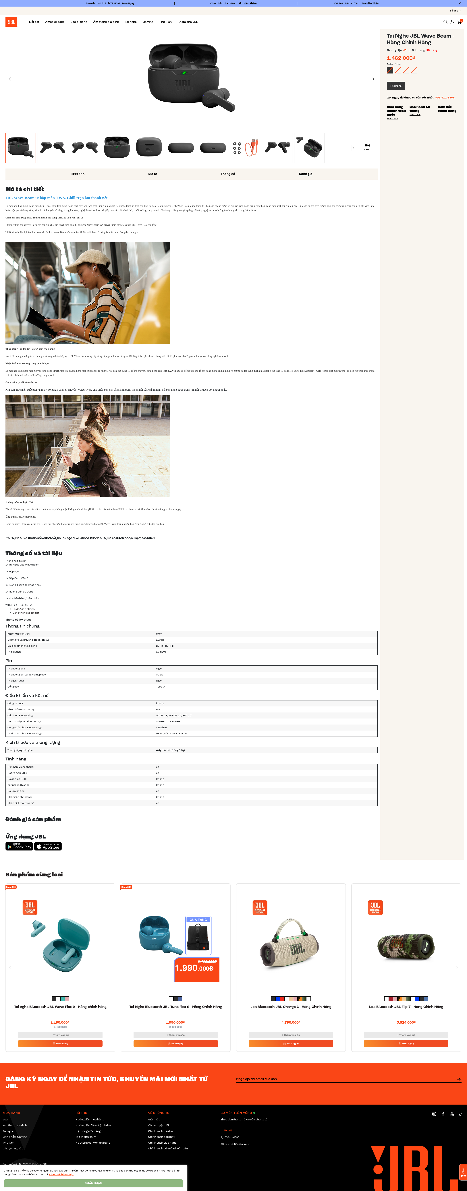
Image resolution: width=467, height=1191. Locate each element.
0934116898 (232, 1137)
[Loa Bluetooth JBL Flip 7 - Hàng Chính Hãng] (406, 938)
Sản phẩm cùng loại (34, 874)
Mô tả (152, 174)
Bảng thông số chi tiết (26, 613)
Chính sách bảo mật (61, 1174)
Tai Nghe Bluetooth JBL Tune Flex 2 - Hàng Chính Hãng (175, 1006)
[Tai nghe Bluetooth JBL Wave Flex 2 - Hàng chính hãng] (60, 938)
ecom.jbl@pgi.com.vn (237, 1144)
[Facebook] (443, 1114)
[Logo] (11, 21)
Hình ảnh (77, 174)
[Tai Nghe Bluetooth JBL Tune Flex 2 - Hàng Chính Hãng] (175, 938)
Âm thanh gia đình (106, 22)
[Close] (459, 3)
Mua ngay (62, 1043)
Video (367, 149)
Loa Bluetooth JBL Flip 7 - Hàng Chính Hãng (406, 1006)
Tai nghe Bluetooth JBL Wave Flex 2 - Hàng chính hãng (60, 1006)
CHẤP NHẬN (93, 1183)
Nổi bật (34, 22)
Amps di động (55, 22)
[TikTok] (460, 1114)
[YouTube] (451, 1114)
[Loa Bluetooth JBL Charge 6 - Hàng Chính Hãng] (291, 938)
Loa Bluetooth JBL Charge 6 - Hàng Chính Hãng (290, 1006)
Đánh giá (305, 174)
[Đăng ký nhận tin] (459, 1079)
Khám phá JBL (188, 22)
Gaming (148, 22)
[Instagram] (434, 1114)
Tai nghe (131, 22)
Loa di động (79, 22)
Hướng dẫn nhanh (24, 609)
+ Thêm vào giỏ (60, 1035)
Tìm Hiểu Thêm (248, 3)
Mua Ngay (128, 3)
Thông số (228, 174)
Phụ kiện (165, 22)
